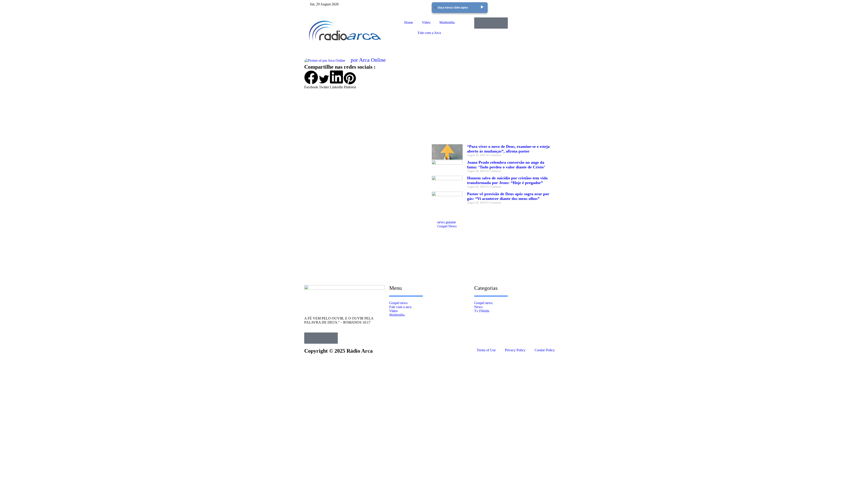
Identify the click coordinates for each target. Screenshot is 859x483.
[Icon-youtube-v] (502, 23)
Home (408, 22)
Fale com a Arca (429, 33)
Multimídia (447, 22)
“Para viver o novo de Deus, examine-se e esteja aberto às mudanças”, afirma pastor (508, 148)
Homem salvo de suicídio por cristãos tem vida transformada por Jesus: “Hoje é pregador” (507, 180)
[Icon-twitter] (491, 23)
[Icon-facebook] (479, 23)
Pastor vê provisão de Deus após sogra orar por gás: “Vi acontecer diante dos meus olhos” (508, 196)
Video (426, 22)
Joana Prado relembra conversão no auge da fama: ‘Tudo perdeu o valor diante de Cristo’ (506, 164)
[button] (311, 79)
